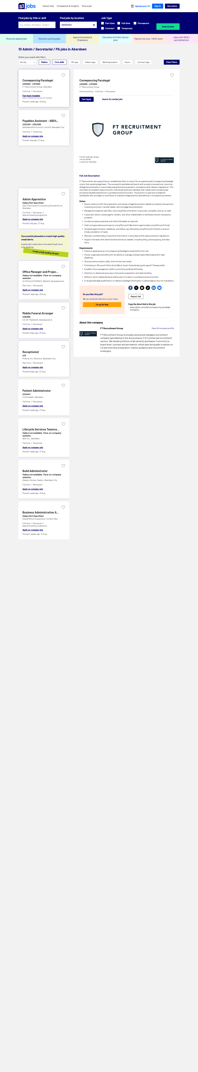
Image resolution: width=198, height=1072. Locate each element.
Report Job (136, 296)
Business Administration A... (40, 512)
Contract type (143, 62)
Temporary (126, 28)
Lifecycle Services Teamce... (40, 429)
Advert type (90, 62)
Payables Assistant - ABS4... (40, 120)
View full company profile (163, 328)
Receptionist (30, 352)
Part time (110, 23)
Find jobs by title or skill (32, 18)
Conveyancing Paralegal (37, 80)
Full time (125, 23)
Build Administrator (35, 471)
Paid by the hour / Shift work (148, 38)
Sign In (158, 6)
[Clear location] (93, 24)
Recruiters (172, 6)
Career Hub (48, 5)
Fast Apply (86, 99)
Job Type (106, 18)
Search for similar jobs (112, 99)
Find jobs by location (72, 18)
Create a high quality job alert (43, 252)
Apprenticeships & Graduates (82, 38)
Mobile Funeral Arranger (37, 313)
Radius (44, 62)
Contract (109, 28)
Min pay (74, 62)
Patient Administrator (36, 390)
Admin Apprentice (34, 199)
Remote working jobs (49, 38)
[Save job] (63, 75)
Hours (127, 62)
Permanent (143, 23)
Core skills (59, 62)
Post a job (87, 5)
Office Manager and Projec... (40, 271)
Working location (110, 62)
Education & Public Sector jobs (115, 38)
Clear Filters (171, 62)
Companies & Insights (68, 5)
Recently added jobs (16, 38)
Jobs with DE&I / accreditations (181, 38)
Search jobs (168, 26)
